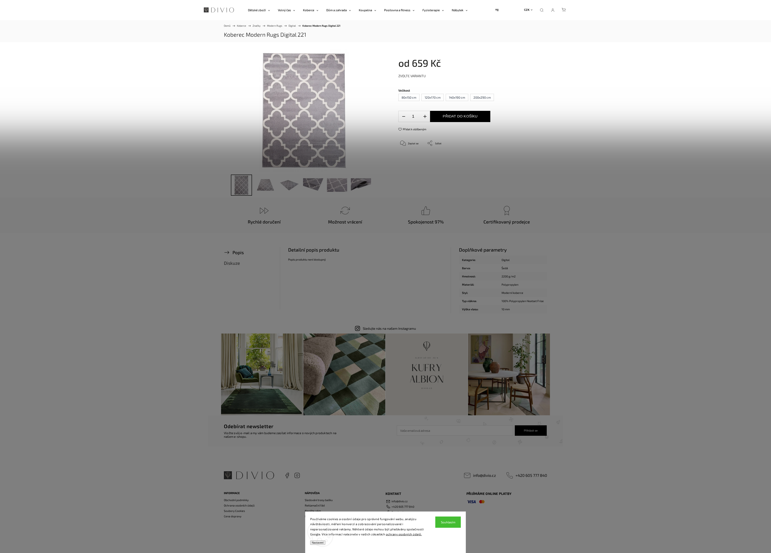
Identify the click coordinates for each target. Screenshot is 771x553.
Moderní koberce (512, 292)
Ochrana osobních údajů (239, 505)
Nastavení (318, 542)
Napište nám (313, 511)
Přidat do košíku (460, 116)
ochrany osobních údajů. (404, 534)
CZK (527, 9)
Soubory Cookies (234, 511)
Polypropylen (510, 284)
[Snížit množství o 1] (404, 116)
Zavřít (527, 156)
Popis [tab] (238, 252)
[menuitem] (259, 10)
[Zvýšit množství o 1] (425, 116)
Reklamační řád (315, 505)
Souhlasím (448, 522)
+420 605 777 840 (531, 475)
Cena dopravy (232, 516)
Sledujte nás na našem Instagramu (389, 328)
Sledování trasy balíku (319, 500)
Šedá (505, 268)
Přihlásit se (531, 430)
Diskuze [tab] (232, 263)
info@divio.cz (484, 475)
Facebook (287, 475)
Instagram (297, 475)
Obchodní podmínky (236, 500)
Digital (506, 260)
